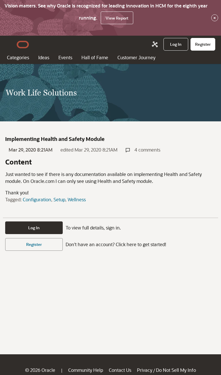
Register (34, 244)
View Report (117, 18)
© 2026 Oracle (40, 370)
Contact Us (120, 370)
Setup (59, 199)
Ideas (43, 57)
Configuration (37, 199)
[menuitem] (175, 44)
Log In (34, 227)
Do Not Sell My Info (176, 370)
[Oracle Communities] (154, 44)
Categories (18, 57)
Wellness (77, 199)
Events (65, 57)
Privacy (144, 370)
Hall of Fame (94, 57)
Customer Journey (136, 57)
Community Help (85, 370)
